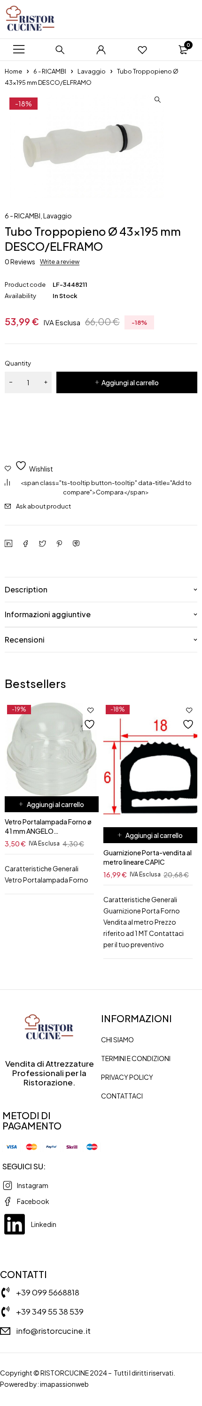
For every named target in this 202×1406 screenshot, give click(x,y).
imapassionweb (64, 1384)
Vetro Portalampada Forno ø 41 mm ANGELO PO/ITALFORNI (48, 831)
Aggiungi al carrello (130, 382)
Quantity (18, 363)
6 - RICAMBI (49, 71)
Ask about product (43, 506)
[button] (157, 100)
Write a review (59, 261)
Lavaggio (92, 71)
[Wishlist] (142, 50)
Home (13, 71)
